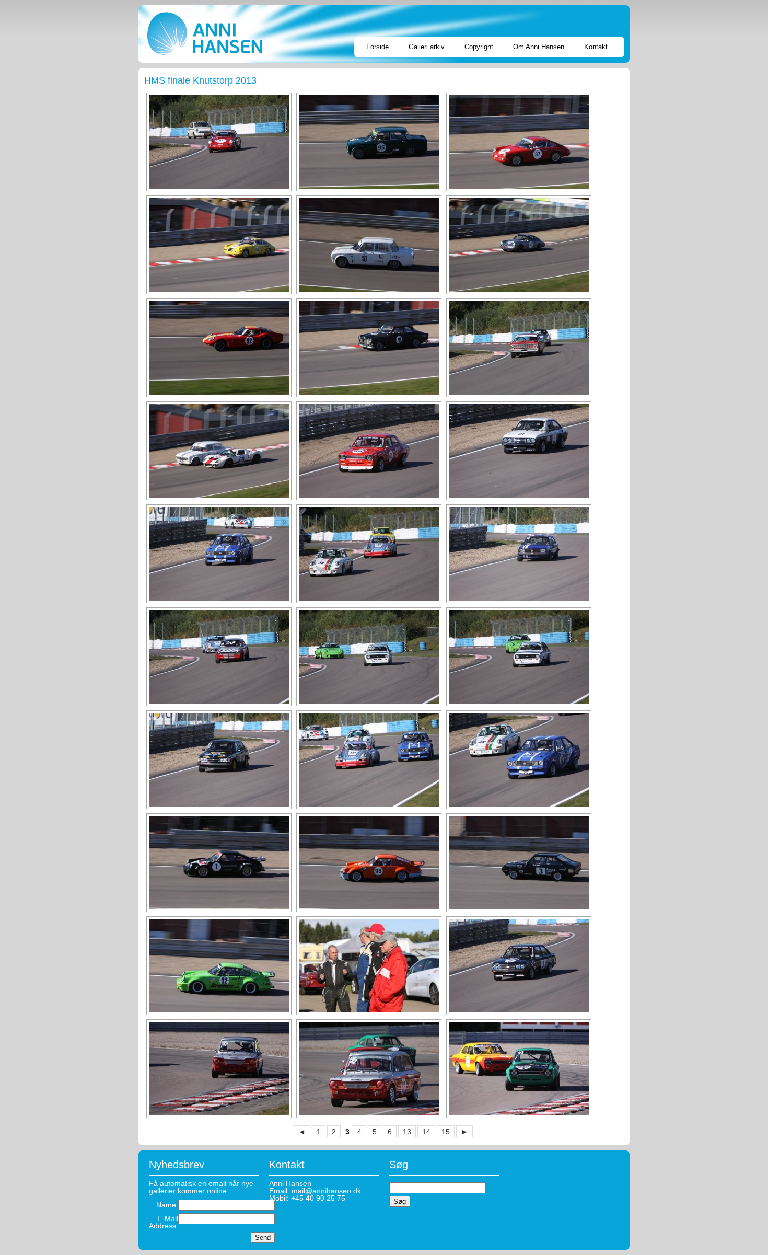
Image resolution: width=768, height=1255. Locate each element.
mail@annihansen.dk (326, 1191)
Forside (377, 47)
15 (445, 1131)
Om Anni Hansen (538, 47)
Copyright (478, 47)
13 (407, 1131)
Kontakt (596, 47)
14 (426, 1131)
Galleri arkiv (427, 47)
